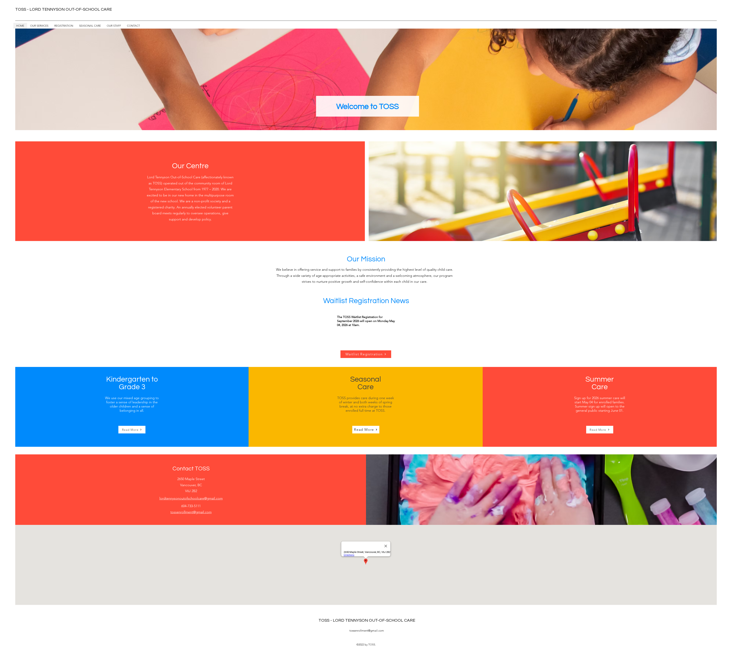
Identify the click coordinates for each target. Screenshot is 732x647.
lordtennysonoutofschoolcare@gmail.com (191, 498)
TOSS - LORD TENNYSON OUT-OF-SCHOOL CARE (367, 620)
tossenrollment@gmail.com (366, 630)
